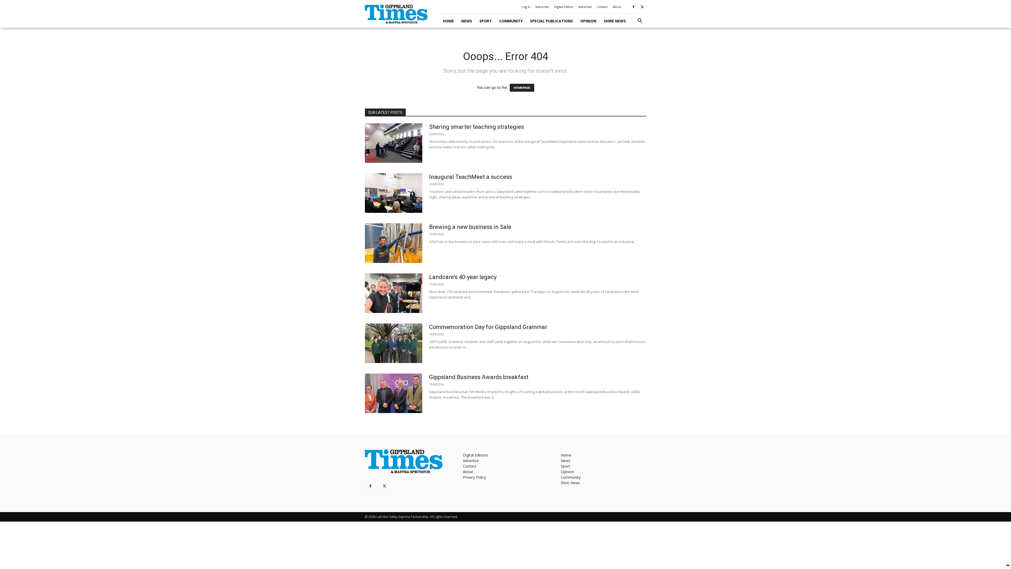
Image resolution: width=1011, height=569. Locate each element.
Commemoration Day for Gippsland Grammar (488, 327)
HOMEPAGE (522, 88)
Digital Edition (563, 7)
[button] (639, 21)
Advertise (585, 7)
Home (448, 20)
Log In (526, 7)
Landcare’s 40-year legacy (463, 277)
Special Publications (551, 20)
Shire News (615, 20)
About (617, 7)
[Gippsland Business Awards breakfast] (393, 393)
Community (511, 20)
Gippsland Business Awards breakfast (478, 377)
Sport (485, 20)
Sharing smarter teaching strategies (476, 127)
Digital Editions (475, 455)
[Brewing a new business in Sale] (393, 243)
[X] (642, 7)
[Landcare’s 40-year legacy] (393, 293)
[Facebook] (633, 7)
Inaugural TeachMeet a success (470, 177)
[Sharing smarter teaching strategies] (393, 143)
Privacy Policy (474, 477)
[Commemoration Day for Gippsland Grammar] (393, 343)
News (466, 20)
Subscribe (542, 7)
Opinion (588, 20)
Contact (602, 7)
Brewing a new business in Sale (470, 227)
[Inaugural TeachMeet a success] (393, 193)
